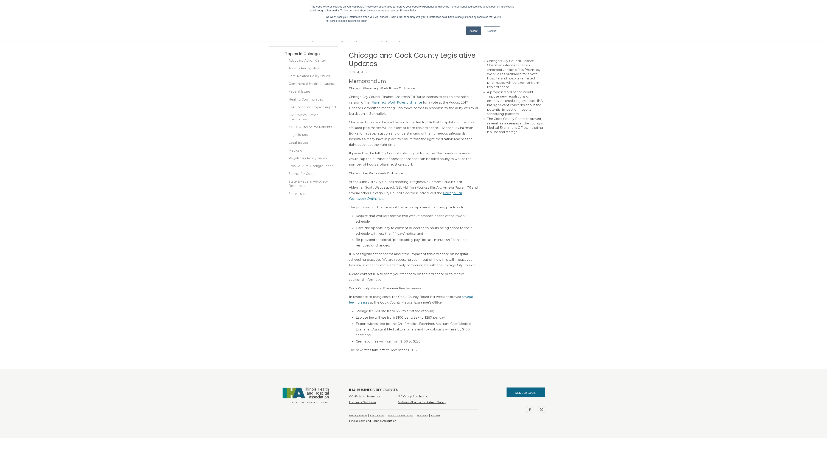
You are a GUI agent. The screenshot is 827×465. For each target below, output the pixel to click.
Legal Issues (298, 135)
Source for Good (301, 174)
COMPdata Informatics (364, 396)
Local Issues (298, 143)
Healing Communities (306, 99)
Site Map (422, 415)
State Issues (298, 194)
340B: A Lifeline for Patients (310, 127)
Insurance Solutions (362, 402)
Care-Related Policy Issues (309, 76)
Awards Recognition (304, 68)
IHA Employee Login (400, 415)
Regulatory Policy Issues (308, 158)
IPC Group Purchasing (413, 396)
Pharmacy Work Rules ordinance (396, 102)
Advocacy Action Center (307, 60)
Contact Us (377, 415)
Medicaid (295, 150)
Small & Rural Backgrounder (311, 166)
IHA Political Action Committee (304, 117)
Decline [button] (491, 31)
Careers (435, 415)
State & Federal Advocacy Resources (308, 184)
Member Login (525, 393)
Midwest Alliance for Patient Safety (422, 402)
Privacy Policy (358, 415)
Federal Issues (299, 91)
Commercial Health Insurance (312, 84)
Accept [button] (473, 31)
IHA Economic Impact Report (312, 107)
